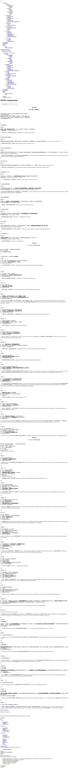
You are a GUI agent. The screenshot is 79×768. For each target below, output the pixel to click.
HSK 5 (11, 12)
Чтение (8, 4)
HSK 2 (11, 7)
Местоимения (10, 20)
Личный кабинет (3, 746)
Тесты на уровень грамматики (13, 21)
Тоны (8, 24)
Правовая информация (7, 749)
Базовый (9, 8)
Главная (4, 96)
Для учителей (5, 42)
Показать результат (4, 709)
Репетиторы (5, 43)
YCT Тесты (5, 736)
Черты (8, 29)
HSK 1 (11, 6)
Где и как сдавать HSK (11, 36)
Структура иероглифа (11, 27)
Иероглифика (9, 26)
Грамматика (8, 15)
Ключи (8, 28)
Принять (2, 753)
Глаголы (9, 19)
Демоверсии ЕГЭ (10, 34)
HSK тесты (9, 32)
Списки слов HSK (11, 41)
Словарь (9, 39)
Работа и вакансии (8, 47)
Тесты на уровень (6, 731)
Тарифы (4, 44)
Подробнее (2, 717)
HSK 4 (11, 10)
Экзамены (8, 31)
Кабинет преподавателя (5, 49)
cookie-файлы (9, 752)
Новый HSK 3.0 (10, 35)
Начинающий (10, 5)
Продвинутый (10, 11)
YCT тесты (9, 33)
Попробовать (3, 765)
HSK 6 (11, 13)
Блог (6, 46)
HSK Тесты (5, 734)
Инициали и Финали (11, 25)
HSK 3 (11, 9)
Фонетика (8, 23)
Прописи (9, 40)
